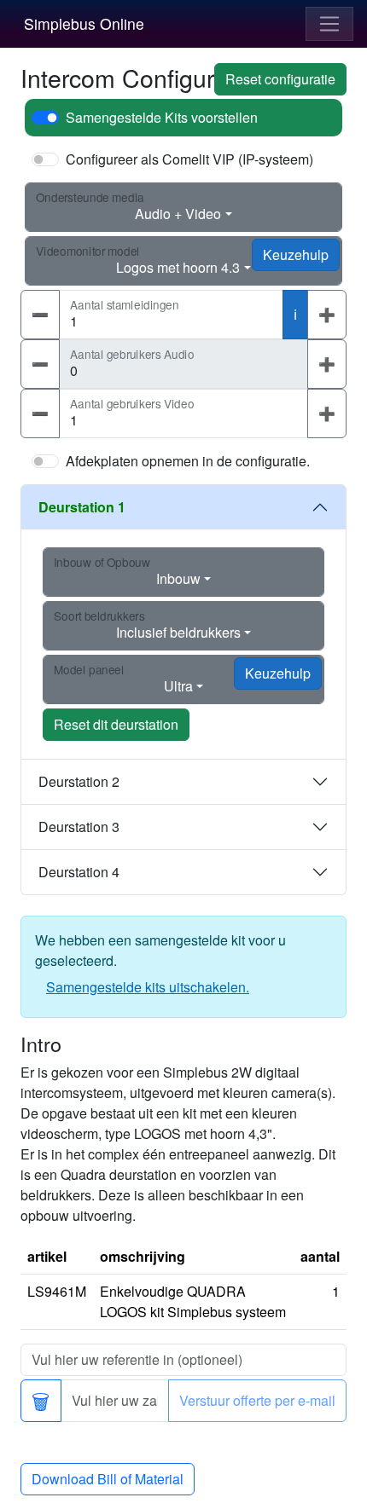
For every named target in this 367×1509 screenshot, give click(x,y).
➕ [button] (326, 314)
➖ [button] (40, 314)
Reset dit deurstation (116, 724)
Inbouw (178, 578)
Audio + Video (178, 213)
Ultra (178, 686)
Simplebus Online (84, 23)
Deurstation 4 (78, 872)
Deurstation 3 (78, 826)
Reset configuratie (280, 79)
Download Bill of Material (108, 1479)
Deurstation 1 (81, 507)
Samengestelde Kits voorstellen (162, 117)
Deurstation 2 (78, 781)
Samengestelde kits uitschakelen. (147, 987)
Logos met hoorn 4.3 (178, 267)
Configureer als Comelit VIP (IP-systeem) (189, 159)
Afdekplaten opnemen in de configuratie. (188, 461)
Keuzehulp (296, 254)
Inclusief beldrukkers (178, 632)
